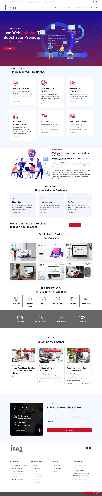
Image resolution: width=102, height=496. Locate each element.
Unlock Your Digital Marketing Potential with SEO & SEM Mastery (23, 370)
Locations (35, 471)
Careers (64, 7)
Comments (32, 376)
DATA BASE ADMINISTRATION (80, 350)
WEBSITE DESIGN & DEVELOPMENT (52, 350)
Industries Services (37, 474)
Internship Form (77, 7)
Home (43, 7)
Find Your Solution (20, 430)
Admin (16, 376)
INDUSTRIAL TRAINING (78, 122)
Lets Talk (85, 225)
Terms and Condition (38, 477)
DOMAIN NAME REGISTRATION (19, 471)
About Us (49, 7)
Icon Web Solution (48, 494)
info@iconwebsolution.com (35, 2)
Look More (14, 212)
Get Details (8, 48)
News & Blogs (36, 468)
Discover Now (16, 101)
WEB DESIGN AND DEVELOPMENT (20, 465)
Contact (86, 7)
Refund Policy (36, 482)
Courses (57, 7)
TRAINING (45, 122)
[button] (92, 493)
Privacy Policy (36, 479)
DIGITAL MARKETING (21, 89)
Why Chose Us (57, 468)
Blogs (69, 7)
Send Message (69, 430)
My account (94, 7)
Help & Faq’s (57, 465)
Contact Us (74, 225)
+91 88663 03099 (20, 2)
